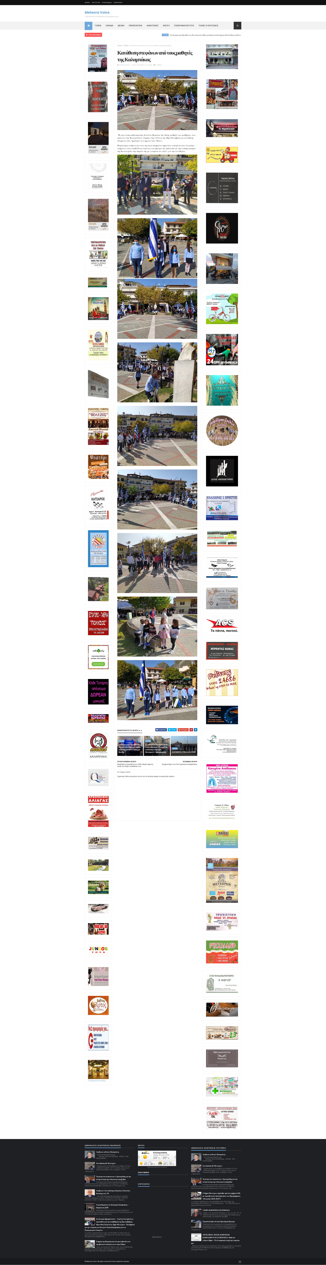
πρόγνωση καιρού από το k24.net (157, 1167)
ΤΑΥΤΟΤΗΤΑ (96, 2)
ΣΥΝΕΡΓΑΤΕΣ (118, 2)
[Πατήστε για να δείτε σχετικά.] (98, 758)
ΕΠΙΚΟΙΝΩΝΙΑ (107, 2)
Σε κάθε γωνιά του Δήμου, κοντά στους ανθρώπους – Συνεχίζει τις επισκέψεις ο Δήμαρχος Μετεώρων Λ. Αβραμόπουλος (219, 35)
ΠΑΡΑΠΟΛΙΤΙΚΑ (135, 26)
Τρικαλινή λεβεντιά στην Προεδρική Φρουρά (219, 1221)
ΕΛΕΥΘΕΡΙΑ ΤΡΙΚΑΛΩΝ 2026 (184, 752)
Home (119, 45)
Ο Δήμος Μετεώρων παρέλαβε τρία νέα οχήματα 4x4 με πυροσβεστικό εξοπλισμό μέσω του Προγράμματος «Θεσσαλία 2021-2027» (221, 1196)
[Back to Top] (240, 1261)
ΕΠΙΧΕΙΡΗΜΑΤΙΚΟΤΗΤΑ (184, 26)
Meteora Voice (97, 12)
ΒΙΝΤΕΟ (166, 26)
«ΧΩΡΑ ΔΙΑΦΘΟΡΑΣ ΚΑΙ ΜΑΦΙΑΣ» (216, 1210)
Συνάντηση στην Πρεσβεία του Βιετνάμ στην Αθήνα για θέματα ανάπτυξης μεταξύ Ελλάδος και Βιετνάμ (128, 35)
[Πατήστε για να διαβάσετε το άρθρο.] (222, 930)
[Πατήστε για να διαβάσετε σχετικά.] (98, 112)
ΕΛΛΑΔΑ (109, 26)
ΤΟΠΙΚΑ (98, 26)
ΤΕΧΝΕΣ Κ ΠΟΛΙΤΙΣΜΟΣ (208, 26)
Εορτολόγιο (157, 1237)
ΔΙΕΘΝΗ (121, 26)
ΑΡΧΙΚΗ (87, 2)
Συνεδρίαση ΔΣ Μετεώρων (106, 1163)
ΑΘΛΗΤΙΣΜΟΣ (153, 26)
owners (126, 1261)
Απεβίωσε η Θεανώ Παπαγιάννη (107, 1152)
